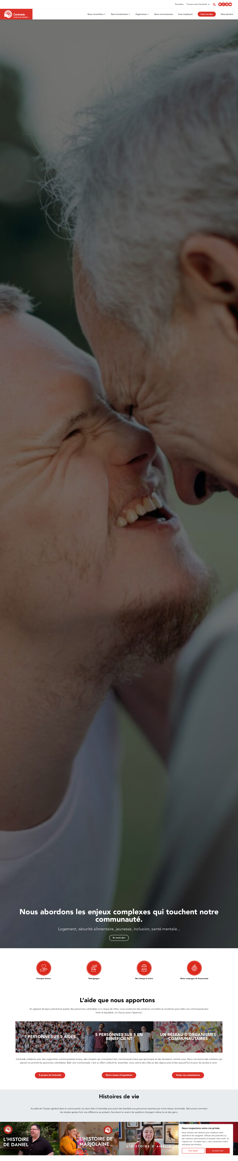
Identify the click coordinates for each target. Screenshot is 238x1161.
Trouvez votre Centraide (196, 4)
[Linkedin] (227, 4)
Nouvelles (179, 4)
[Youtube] (230, 4)
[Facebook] (220, 4)
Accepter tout (217, 1150)
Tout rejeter (193, 1150)
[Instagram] (223, 4)
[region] (205, 1140)
